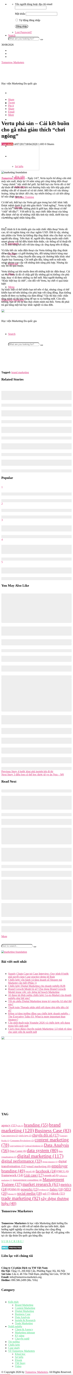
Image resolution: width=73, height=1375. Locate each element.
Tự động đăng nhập (29, 20)
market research (41, 1184)
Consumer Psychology (22, 1140)
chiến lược (25, 1135)
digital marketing (40, 1156)
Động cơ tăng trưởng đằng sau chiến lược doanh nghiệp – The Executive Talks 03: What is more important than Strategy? (34, 630)
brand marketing (20, 372)
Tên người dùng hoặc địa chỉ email (33, 4)
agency (9, 1125)
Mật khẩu (20, 13)
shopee (12, 1194)
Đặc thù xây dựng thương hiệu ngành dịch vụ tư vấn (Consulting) (31, 741)
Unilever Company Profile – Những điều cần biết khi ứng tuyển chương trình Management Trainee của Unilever (36, 802)
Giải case (34, 1175)
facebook (46, 1171)
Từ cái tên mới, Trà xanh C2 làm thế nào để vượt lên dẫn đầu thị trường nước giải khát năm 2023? (36, 910)
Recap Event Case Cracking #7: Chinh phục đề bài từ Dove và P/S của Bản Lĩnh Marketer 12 (34, 854)
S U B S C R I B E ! (12, 1241)
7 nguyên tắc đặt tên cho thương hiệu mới (25, 493)
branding (36, 1125)
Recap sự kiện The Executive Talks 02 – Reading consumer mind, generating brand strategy (35, 413)
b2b (20, 1126)
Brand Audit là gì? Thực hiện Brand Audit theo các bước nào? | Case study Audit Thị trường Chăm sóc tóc (34, 760)
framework (12, 1175)
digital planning (50, 1162)
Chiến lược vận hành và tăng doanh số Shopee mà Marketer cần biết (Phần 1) (35, 981)
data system (42, 1150)
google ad (51, 1175)
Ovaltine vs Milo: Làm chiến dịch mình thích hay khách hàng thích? (36, 570)
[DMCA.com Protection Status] (11, 1248)
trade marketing (20, 1198)
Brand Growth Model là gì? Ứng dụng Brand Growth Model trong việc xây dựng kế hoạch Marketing (37, 991)
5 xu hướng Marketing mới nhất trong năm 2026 (29, 650)
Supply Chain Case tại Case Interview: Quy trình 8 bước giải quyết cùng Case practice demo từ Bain (38, 975)
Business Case (53, 1130)
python (44, 1189)
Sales (56, 1189)
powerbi (30, 1189)
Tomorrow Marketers (36, 1372)
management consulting (27, 1180)
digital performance (21, 1161)
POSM (14, 1189)
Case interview (9, 1135)
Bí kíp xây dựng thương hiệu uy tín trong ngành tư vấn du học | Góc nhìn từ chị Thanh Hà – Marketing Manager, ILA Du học (35, 395)
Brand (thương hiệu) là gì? (16, 510)
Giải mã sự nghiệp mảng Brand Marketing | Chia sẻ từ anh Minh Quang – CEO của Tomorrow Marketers (35, 430)
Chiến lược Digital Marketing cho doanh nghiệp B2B (36, 985)
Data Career (18, 1151)
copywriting (17, 1146)
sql (46, 1193)
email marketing (39, 1166)
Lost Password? (23, 32)
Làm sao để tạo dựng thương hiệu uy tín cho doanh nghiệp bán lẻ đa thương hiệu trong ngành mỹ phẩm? (35, 463)
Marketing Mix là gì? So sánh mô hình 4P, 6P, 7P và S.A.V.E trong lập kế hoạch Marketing (36, 528)
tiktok (58, 1193)
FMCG (63, 1171)
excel (30, 1171)
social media (29, 1193)
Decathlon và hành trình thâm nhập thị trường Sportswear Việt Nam (35, 446)
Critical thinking (34, 1146)
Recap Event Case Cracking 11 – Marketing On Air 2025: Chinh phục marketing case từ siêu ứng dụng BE (34, 668)
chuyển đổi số (45, 1135)
